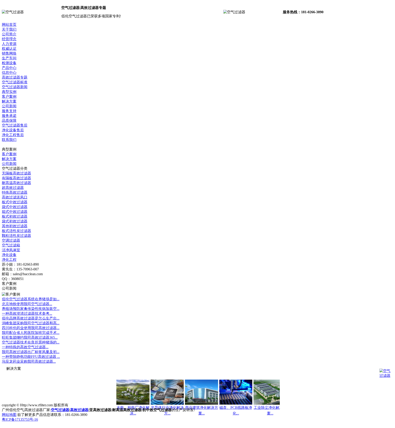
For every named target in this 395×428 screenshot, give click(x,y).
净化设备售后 (13, 130)
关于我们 (9, 29)
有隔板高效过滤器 (16, 178)
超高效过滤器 (13, 188)
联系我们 (9, 140)
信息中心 (9, 72)
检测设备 (9, 63)
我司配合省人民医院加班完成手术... (30, 333)
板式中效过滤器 (14, 202)
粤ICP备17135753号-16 (20, 419)
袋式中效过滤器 (14, 207)
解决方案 (9, 101)
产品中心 (9, 68)
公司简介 (9, 34)
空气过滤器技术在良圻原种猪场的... (30, 342)
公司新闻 (9, 106)
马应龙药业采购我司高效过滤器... (29, 361)
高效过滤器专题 (14, 77)
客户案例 (9, 96)
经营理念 (9, 39)
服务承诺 (9, 116)
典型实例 (9, 92)
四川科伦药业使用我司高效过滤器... (30, 328)
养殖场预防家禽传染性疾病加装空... (30, 309)
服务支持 (9, 111)
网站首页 (9, 24)
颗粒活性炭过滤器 (16, 236)
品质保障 (9, 120)
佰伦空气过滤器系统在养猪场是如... (30, 299)
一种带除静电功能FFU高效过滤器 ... (31, 357)
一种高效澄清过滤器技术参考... (27, 313)
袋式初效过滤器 (14, 221)
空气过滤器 (60, 410)
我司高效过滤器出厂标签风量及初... (30, 352)
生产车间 (9, 58)
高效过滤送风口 (14, 197)
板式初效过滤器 (14, 216)
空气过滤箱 (11, 245)
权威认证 (9, 48)
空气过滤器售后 (14, 125)
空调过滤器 (11, 240)
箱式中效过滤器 (14, 212)
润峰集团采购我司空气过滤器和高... (30, 323)
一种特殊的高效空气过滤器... (25, 347)
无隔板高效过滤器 (16, 173)
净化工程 (9, 260)
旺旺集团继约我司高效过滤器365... (30, 337)
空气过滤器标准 (14, 82)
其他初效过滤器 (14, 226)
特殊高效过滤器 (14, 192)
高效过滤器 (79, 410)
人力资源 (9, 44)
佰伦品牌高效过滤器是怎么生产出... (30, 318)
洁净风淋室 (11, 250)
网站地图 (9, 415)
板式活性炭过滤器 (16, 231)
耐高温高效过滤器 (16, 183)
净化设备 (9, 255)
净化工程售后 (13, 135)
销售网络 (9, 53)
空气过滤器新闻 (14, 87)
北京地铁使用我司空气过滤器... (27, 304)
